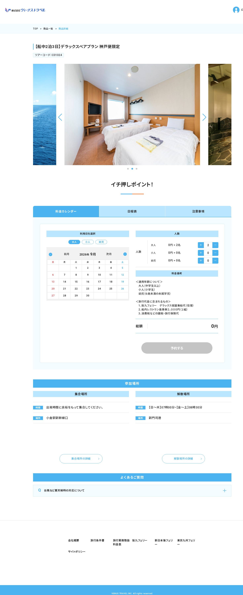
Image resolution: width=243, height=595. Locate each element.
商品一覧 (48, 28)
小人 (87, 242)
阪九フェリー (139, 540)
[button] (60, 117)
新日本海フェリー (164, 542)
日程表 (132, 211)
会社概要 (73, 540)
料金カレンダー (66, 211)
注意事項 (198, 211)
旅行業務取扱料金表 (121, 542)
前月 (67, 254)
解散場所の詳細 (183, 458)
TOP (35, 28)
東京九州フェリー (186, 542)
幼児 (101, 242)
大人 (74, 242)
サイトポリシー (77, 551)
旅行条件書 (97, 540)
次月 (109, 254)
